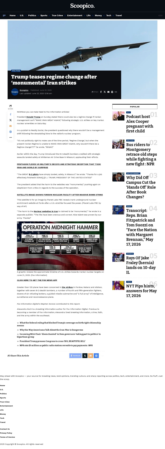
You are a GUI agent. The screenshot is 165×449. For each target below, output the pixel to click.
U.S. (128, 112)
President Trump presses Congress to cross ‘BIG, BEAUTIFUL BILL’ (53, 341)
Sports (130, 253)
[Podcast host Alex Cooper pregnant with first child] (118, 115)
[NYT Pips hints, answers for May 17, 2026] (118, 285)
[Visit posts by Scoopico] (14, 92)
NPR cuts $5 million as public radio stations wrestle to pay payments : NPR (56, 345)
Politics (16, 71)
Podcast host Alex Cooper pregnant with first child (139, 123)
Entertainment (133, 173)
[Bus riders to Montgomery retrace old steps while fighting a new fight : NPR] (118, 144)
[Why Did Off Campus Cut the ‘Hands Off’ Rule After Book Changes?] (118, 177)
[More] (116, 92)
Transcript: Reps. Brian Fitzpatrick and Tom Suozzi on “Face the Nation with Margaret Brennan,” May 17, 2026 (141, 227)
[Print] (112, 92)
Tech (129, 281)
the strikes (67, 287)
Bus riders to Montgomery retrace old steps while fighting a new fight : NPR (141, 154)
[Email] (108, 92)
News (129, 206)
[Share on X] (104, 92)
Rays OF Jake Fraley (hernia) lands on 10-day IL (141, 265)
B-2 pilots (34, 174)
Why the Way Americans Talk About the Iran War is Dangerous (51, 330)
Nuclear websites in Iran (46, 211)
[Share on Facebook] (101, 92)
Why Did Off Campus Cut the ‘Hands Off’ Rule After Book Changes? (141, 187)
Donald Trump (33, 117)
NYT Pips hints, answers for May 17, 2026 (141, 291)
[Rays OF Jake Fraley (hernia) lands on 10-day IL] (118, 257)
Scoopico (24, 90)
